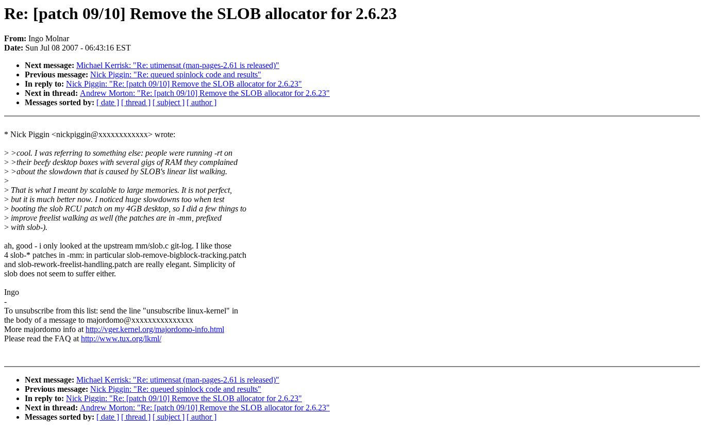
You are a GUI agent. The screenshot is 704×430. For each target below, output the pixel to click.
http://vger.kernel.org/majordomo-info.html (155, 329)
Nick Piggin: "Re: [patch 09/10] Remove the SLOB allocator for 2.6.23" (184, 83)
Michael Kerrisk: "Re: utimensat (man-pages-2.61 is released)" (177, 65)
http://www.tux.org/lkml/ (121, 338)
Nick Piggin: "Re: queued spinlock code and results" (175, 74)
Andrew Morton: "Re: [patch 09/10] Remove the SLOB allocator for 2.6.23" (205, 93)
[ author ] (201, 102)
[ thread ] (135, 102)
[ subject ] (169, 102)
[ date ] (107, 102)
